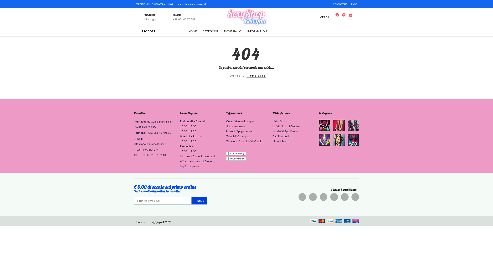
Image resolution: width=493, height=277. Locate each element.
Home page (256, 75)
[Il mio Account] (357, 17)
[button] (340, 4)
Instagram (325, 113)
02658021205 (150, 150)
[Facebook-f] (296, 4)
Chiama (177, 15)
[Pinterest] (323, 197)
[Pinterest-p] (308, 4)
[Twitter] (302, 4)
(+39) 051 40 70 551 (159, 132)
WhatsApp (149, 15)
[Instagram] (314, 4)
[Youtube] (321, 4)
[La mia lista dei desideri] (342, 17)
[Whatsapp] (327, 4)
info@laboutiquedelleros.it (150, 143)
